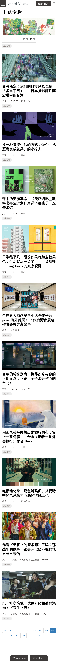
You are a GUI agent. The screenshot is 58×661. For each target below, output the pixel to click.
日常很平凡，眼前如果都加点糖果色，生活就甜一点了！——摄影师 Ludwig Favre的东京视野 (29, 261)
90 (23, 635)
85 (46, 630)
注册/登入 (43, 4)
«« (5, 630)
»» (40, 635)
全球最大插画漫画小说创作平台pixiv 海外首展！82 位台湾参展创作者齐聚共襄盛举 (28, 320)
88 (11, 635)
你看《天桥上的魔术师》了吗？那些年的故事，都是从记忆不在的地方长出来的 (29, 549)
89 (17, 635)
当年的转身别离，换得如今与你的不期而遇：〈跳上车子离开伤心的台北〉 (29, 378)
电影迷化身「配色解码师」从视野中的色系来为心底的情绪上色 (29, 493)
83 (34, 630)
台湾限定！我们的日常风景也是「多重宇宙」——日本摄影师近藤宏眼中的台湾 (29, 90)
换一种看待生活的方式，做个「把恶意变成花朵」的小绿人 (29, 147)
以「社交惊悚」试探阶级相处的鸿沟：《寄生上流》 (29, 605)
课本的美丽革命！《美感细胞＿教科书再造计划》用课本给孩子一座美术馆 (29, 203)
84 (40, 630)
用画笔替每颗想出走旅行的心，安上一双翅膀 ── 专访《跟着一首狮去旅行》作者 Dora (29, 436)
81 (22, 630)
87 (5, 635)
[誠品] (18, 3)
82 (28, 630)
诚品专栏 (6, 46)
